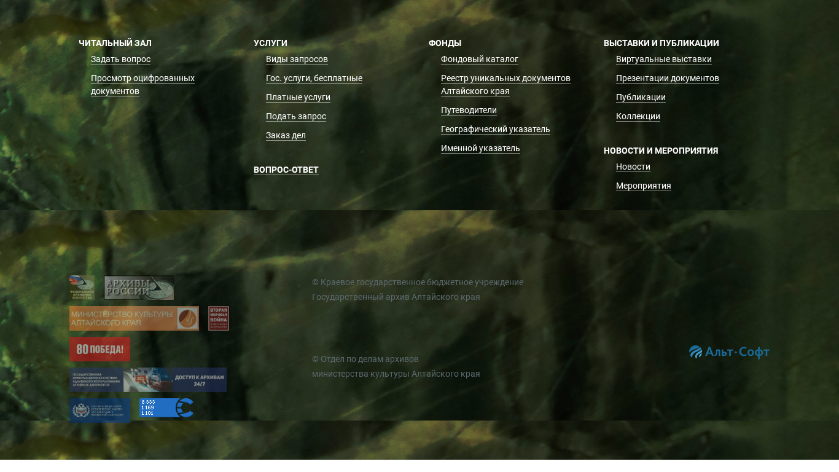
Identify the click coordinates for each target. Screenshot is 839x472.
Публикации (641, 97)
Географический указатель (495, 129)
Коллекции (638, 116)
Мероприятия (643, 186)
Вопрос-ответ (286, 170)
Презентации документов (667, 78)
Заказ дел (286, 135)
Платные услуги (298, 97)
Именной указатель (480, 148)
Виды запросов (297, 59)
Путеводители (469, 110)
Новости (633, 166)
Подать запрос (296, 116)
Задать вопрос (120, 59)
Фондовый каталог (479, 59)
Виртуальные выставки (664, 59)
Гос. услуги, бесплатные (314, 78)
